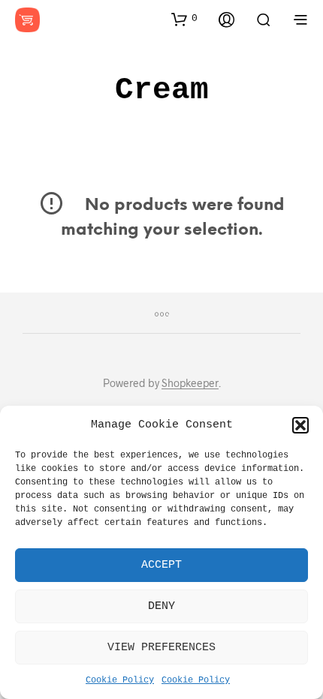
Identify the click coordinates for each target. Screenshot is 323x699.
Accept (161, 565)
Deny (161, 606)
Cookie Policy (120, 680)
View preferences (161, 647)
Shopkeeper (190, 383)
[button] (300, 425)
